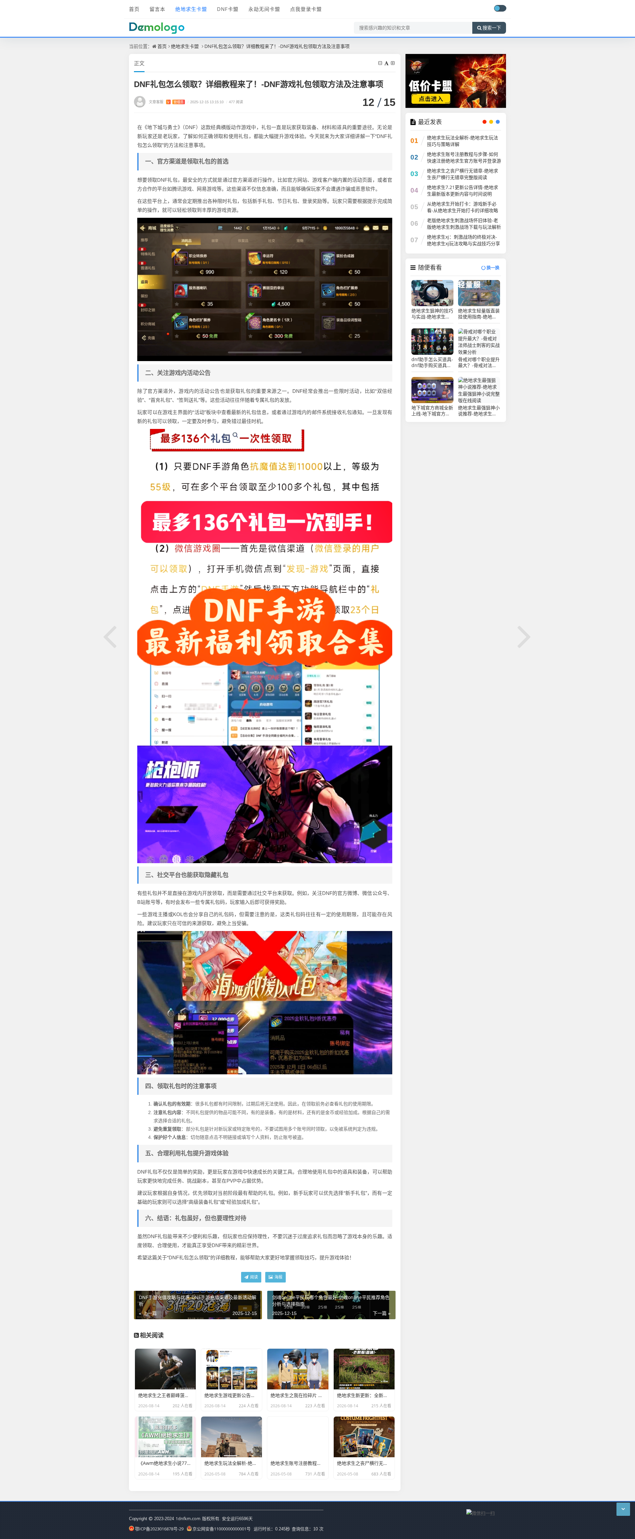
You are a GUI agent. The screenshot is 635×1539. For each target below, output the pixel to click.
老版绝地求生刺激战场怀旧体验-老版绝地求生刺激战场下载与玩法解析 (464, 223)
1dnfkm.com (188, 1518)
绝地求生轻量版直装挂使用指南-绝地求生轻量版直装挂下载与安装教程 (479, 314)
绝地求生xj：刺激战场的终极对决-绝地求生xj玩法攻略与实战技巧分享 (463, 240)
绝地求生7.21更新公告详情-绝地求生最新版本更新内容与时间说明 (462, 190)
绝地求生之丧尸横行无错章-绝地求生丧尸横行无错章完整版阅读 (462, 173)
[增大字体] (393, 63)
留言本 (157, 9)
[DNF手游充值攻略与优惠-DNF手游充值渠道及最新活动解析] (110, 635)
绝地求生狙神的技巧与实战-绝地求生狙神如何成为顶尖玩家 (432, 314)
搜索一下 (492, 27)
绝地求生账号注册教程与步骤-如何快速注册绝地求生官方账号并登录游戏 (464, 160)
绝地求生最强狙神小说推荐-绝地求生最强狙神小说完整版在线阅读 (479, 411)
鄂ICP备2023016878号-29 (159, 1529)
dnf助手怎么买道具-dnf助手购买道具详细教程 (432, 362)
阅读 (253, 1277)
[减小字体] (380, 63)
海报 (278, 1277)
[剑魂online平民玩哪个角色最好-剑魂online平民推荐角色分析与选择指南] (524, 635)
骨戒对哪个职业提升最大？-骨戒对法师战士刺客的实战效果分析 (479, 362)
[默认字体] (387, 63)
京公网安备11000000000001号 (221, 1529)
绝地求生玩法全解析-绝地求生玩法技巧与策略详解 (462, 140)
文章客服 (166, 101)
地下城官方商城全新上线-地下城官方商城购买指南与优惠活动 (432, 411)
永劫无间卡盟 (264, 9)
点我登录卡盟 (306, 9)
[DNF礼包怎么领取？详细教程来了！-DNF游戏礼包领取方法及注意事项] (264, 289)
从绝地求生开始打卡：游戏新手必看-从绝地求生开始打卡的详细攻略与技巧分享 (462, 210)
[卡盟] (455, 80)
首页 (134, 9)
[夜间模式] (500, 8)
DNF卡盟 (227, 9)
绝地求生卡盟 (191, 9)
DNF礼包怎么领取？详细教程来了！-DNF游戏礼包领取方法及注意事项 (277, 46)
